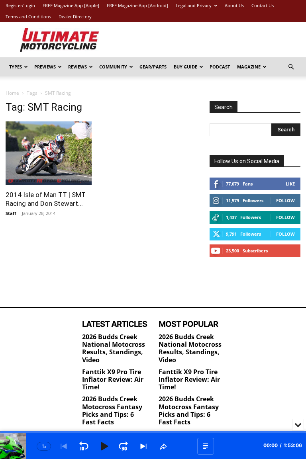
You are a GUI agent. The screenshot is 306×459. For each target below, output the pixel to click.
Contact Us (262, 5)
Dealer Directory (75, 17)
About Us (234, 5)
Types (15, 67)
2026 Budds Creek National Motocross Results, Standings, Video (113, 348)
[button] (290, 67)
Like (290, 184)
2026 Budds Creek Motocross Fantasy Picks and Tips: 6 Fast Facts (112, 410)
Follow (285, 200)
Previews (45, 67)
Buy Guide (185, 67)
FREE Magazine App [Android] (137, 5)
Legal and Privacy (194, 5)
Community (113, 67)
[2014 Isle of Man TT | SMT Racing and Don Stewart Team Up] (51, 153)
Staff (11, 213)
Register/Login (20, 5)
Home (12, 93)
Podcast (220, 67)
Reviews (77, 67)
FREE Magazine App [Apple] (71, 5)
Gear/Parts (153, 67)
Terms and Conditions (28, 17)
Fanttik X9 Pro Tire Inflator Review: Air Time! (112, 379)
